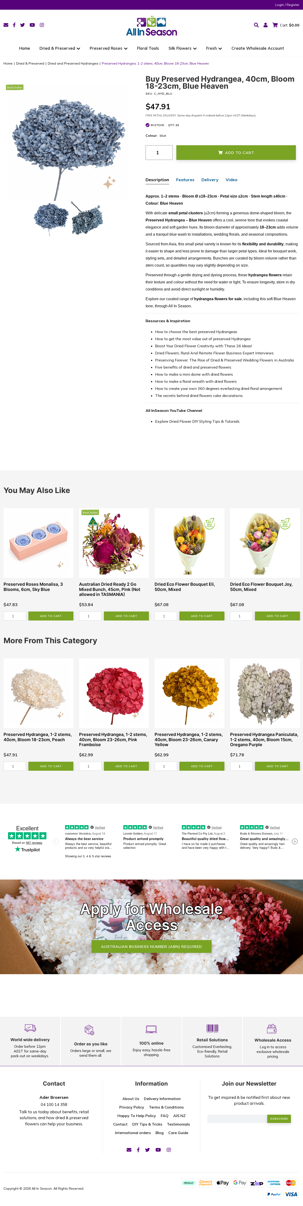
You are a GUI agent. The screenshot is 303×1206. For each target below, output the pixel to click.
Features (185, 179)
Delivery (209, 179)
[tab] (157, 180)
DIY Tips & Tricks (147, 1124)
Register (293, 5)
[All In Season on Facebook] (14, 25)
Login (279, 5)
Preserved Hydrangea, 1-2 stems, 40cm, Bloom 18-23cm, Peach (38, 737)
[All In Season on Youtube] (32, 25)
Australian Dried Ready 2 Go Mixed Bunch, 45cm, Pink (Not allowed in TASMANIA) (109, 589)
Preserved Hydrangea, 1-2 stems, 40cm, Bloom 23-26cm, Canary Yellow (189, 739)
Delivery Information (162, 1098)
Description (157, 179)
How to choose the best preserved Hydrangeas (196, 331)
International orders (133, 1132)
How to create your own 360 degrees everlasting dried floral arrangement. (219, 388)
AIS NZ (179, 1115)
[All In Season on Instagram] (42, 25)
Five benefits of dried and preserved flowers (193, 367)
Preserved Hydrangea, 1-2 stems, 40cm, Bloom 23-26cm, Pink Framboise (113, 739)
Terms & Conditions (166, 1107)
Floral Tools (148, 48)
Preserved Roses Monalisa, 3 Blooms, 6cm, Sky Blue (33, 587)
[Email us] (6, 25)
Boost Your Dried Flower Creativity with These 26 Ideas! (203, 345)
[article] (38, 564)
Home (24, 48)
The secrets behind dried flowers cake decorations (199, 395)
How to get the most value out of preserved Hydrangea (202, 338)
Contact (120, 1124)
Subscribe (279, 1118)
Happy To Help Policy (136, 1115)
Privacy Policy (131, 1107)
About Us (130, 1098)
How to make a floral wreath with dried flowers (196, 381)
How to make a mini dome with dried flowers (194, 374)
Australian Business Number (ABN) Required (151, 946)
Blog (160, 1132)
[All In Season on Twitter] (22, 25)
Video (231, 179)
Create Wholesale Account (258, 48)
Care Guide (178, 1132)
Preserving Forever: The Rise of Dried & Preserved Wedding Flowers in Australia (224, 360)
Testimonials (178, 1124)
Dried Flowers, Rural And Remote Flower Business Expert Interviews (214, 353)
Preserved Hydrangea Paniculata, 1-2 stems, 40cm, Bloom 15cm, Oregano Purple (264, 739)
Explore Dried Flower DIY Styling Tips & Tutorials (197, 421)
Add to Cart (239, 152)
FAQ (165, 1115)
